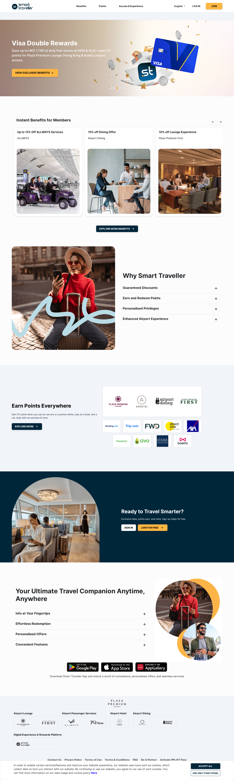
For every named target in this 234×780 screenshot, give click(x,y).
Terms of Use (93, 759)
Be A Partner (149, 759)
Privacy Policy (73, 759)
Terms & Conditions (117, 759)
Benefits (81, 6)
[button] (111, 88)
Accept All (206, 766)
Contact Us (54, 759)
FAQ (135, 759)
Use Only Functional (206, 773)
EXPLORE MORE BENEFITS (114, 228)
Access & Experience (131, 6)
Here (94, 772)
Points (102, 6)
